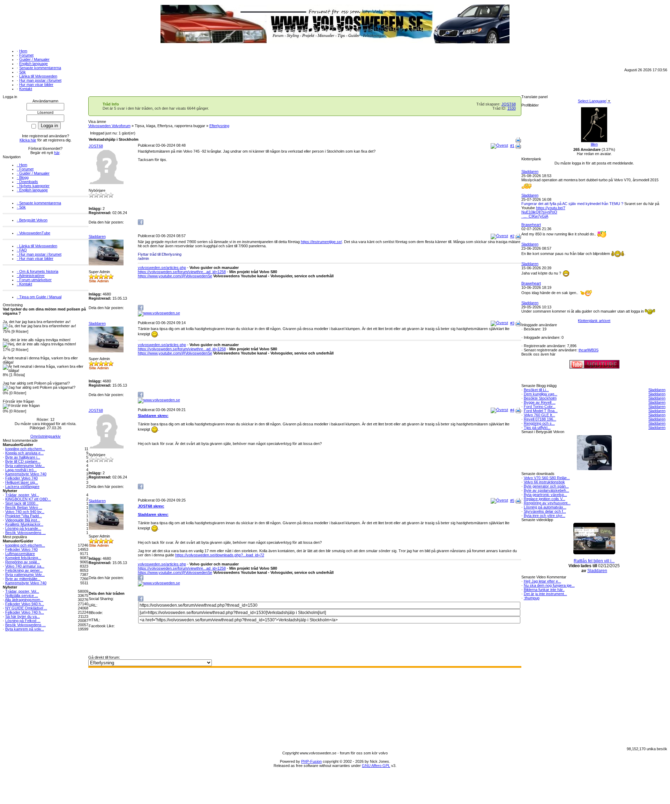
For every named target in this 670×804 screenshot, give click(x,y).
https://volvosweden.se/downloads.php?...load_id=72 (219, 555)
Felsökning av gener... (24, 570)
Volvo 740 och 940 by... (24, 512)
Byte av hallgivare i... (22, 457)
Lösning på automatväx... (545, 507)
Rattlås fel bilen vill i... (594, 560)
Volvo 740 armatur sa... (24, 566)
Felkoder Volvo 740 (21, 478)
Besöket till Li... (536, 390)
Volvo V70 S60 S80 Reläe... (547, 478)
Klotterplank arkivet (594, 321)
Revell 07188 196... (540, 419)
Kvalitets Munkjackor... (24, 524)
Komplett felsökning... (23, 558)
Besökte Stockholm (540, 398)
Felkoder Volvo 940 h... (24, 604)
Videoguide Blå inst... (22, 520)
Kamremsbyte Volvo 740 (25, 474)
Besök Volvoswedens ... (25, 533)
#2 (512, 236)
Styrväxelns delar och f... (545, 511)
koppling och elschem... (25, 449)
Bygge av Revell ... (540, 402)
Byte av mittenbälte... (22, 579)
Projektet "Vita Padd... (23, 516)
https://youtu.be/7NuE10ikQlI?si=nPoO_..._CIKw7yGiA (543, 212)
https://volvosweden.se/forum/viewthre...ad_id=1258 (182, 272)
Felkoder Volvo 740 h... (24, 612)
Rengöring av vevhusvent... (547, 503)
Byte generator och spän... (546, 486)
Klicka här (28, 140)
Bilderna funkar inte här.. (544, 589)
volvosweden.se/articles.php (162, 267)
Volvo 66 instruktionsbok (544, 482)
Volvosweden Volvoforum (109, 126)
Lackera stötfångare (22, 486)
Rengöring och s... (539, 423)
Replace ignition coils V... (544, 499)
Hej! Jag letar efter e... (542, 581)
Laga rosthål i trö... (21, 470)
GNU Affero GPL (376, 765)
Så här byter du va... (22, 616)
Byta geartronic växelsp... (545, 494)
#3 (512, 323)
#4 (512, 410)
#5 (512, 500)
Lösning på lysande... (23, 528)
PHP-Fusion (311, 761)
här (56, 153)
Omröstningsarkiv (45, 436)
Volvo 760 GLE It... (539, 415)
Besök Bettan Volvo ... (23, 507)
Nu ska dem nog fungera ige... (549, 585)
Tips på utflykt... (537, 427)
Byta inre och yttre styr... (544, 515)
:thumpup (531, 598)
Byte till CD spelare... (22, 461)
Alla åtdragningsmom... (24, 600)
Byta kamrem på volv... (24, 629)
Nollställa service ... (21, 595)
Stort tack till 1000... (21, 503)
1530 (511, 108)
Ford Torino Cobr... (540, 406)
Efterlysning (219, 126)
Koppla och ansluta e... (24, 453)
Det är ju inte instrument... (545, 594)
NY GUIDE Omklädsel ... (26, 608)
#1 (512, 146)
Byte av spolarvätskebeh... (546, 490)
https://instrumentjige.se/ (321, 242)
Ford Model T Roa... (541, 411)
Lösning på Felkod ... (22, 621)
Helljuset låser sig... (21, 482)
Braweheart (531, 224)
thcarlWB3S (588, 350)
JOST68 (508, 104)
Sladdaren (97, 236)
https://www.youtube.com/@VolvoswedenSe (175, 276)
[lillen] (594, 141)
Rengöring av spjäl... (22, 562)
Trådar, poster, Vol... (22, 495)
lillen (594, 144)
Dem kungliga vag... (540, 394)
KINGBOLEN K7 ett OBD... (28, 499)
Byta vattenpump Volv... (25, 465)
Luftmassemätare (20, 553)
